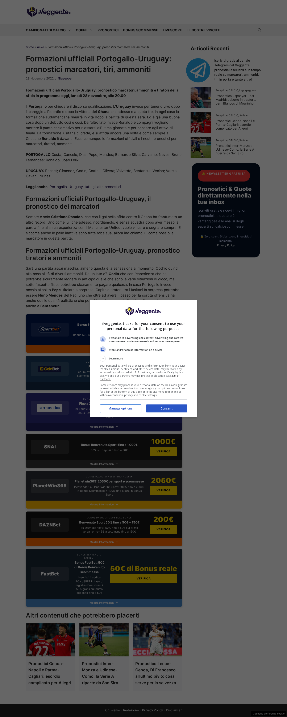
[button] (143, 359)
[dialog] (143, 358)
